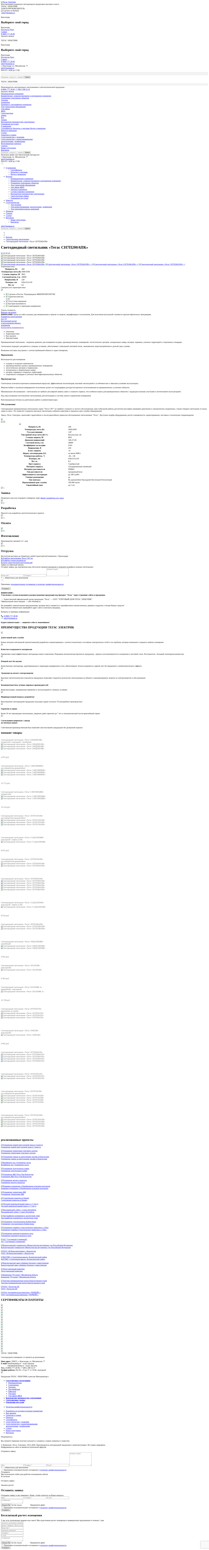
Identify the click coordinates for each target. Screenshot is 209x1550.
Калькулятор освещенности (12, 327)
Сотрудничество (12, 202)
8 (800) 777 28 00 (8, 34)
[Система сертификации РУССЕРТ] (2, 1322)
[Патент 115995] (2, 1329)
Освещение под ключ (19, 198)
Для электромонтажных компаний (25, 209)
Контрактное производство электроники (27, 194)
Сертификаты (6, 128)
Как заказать (11, 1413)
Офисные (12, 1391)
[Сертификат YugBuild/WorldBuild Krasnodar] (2, 1320)
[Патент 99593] (2, 1341)
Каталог (9, 176)
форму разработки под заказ (52, 498)
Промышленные (15, 1383)
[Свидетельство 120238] (2, 1351)
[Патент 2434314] (2, 1327)
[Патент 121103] (2, 1339)
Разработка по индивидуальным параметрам (24, 1411)
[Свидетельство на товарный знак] (2, 1305)
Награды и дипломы (21, 128)
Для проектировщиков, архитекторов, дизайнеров (31, 207)
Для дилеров (16, 205)
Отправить (6, 589)
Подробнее (9, 762)
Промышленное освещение (22, 179)
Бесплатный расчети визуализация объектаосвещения (11, 323)
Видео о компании (38, 128)
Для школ (12, 1394)
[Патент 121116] (2, 1346)
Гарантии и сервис (8, 135)
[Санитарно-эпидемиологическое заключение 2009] (2, 1324)
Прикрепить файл (37, 1505)
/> (91, 264)
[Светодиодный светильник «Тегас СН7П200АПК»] (23, 264)
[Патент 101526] (2, 1332)
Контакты (5, 150)
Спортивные (13, 1385)
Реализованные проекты (11, 144)
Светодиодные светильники (17, 239)
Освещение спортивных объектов (25, 183)
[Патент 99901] (2, 1334)
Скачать (4, 146)
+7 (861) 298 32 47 (22, 89)
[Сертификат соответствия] (2, 1317)
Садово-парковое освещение (22, 192)
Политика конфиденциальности (19, 1407)
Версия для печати (8, 312)
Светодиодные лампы (20, 196)
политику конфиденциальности (53, 1470)
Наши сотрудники (8, 148)
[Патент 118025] (2, 1336)
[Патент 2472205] (2, 1349)
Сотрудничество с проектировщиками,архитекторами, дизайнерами (17, 140)
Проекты (9, 211)
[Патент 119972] (2, 1344)
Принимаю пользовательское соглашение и (35, 1470)
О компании (6, 126)
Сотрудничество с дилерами (12, 137)
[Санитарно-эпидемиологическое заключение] (2, 1315)
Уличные (12, 1387)
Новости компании (9, 131)
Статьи (4, 133)
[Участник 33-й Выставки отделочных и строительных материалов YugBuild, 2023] (2, 1308)
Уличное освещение (19, 189)
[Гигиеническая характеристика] (2, 1312)
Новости (9, 200)
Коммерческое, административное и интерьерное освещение (36, 181)
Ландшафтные (14, 1389)
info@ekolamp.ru (8, 13)
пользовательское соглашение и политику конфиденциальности (37, 584)
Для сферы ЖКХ (17, 187)
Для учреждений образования (23, 185)
